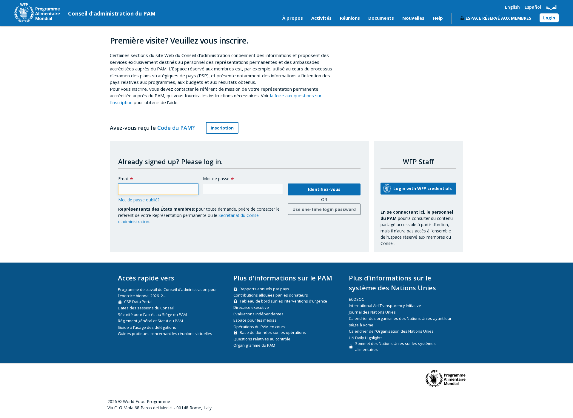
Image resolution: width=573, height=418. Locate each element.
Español (533, 7)
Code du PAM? (176, 127)
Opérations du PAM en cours (259, 326)
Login (549, 18)
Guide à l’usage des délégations (147, 327)
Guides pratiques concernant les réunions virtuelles (165, 333)
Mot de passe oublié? (138, 200)
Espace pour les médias (255, 320)
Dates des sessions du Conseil (146, 308)
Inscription (222, 128)
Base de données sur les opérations (273, 332)
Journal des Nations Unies (372, 312)
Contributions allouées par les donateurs (270, 295)
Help (438, 18)
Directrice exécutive (251, 307)
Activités (321, 18)
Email (123, 178)
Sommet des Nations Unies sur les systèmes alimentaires (395, 346)
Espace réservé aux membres (498, 18)
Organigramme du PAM (254, 345)
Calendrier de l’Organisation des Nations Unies (391, 331)
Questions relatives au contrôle (261, 339)
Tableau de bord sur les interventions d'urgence (283, 301)
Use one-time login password (324, 209)
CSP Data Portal (138, 301)
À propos (292, 18)
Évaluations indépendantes (258, 314)
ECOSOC (356, 299)
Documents (381, 18)
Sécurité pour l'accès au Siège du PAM (152, 314)
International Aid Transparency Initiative (385, 305)
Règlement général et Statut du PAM (150, 320)
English (512, 7)
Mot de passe (216, 178)
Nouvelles (413, 18)
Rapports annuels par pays (264, 288)
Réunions (350, 18)
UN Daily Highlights (366, 337)
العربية (551, 7)
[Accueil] (37, 13)
